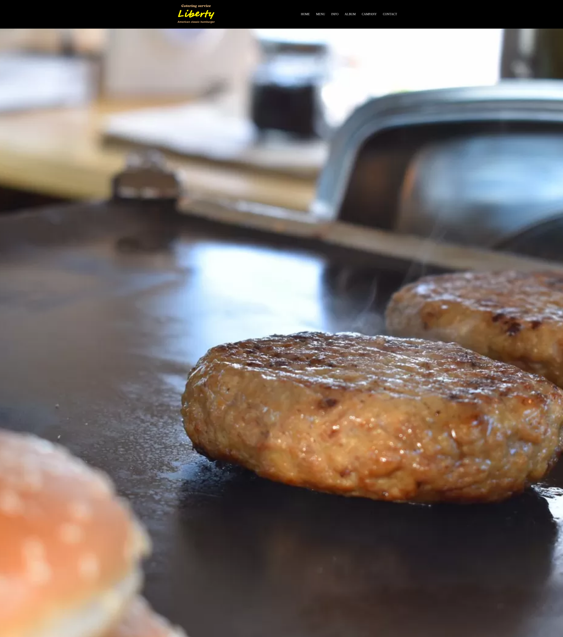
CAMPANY (369, 14)
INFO (334, 14)
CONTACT (390, 14)
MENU (320, 14)
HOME (305, 14)
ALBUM (350, 14)
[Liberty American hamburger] (196, 14)
